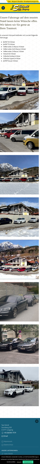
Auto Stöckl (8, 454)
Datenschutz (8, 445)
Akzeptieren (28, 462)
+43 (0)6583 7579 (9, 433)
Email (5, 436)
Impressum (7, 441)
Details (19, 462)
